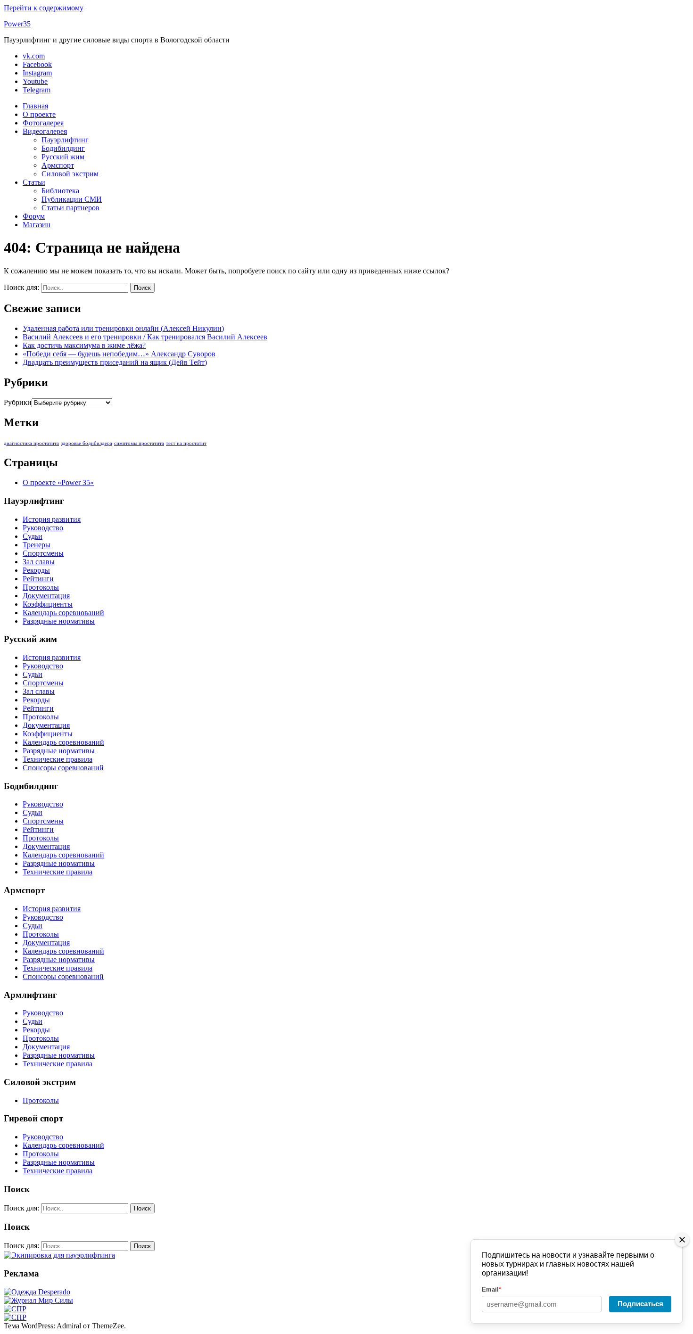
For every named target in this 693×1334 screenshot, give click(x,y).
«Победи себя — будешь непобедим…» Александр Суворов (119, 354)
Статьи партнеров (70, 208)
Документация (46, 596)
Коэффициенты (48, 604)
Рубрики (18, 402)
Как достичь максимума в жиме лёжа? (84, 345)
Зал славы (39, 562)
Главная (35, 106)
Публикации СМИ (71, 199)
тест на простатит (186, 443)
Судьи (32, 536)
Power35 (17, 24)
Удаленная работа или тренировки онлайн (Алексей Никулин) (123, 328)
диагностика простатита (31, 443)
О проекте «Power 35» (58, 482)
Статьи (34, 182)
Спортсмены (43, 553)
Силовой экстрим (70, 174)
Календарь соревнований (63, 613)
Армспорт (57, 165)
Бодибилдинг (63, 148)
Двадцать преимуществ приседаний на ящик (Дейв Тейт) (115, 362)
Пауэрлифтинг (65, 140)
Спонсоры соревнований (63, 768)
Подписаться (640, 1304)
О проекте (39, 114)
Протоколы (41, 587)
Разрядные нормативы (59, 621)
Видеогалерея (45, 131)
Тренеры (36, 545)
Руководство (43, 528)
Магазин (36, 225)
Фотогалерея (43, 123)
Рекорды (36, 570)
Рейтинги (38, 579)
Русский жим (62, 157)
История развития (52, 519)
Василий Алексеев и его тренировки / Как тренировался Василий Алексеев (145, 337)
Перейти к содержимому (43, 8)
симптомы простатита (139, 443)
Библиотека (60, 191)
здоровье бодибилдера (86, 443)
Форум (34, 216)
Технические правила (57, 759)
